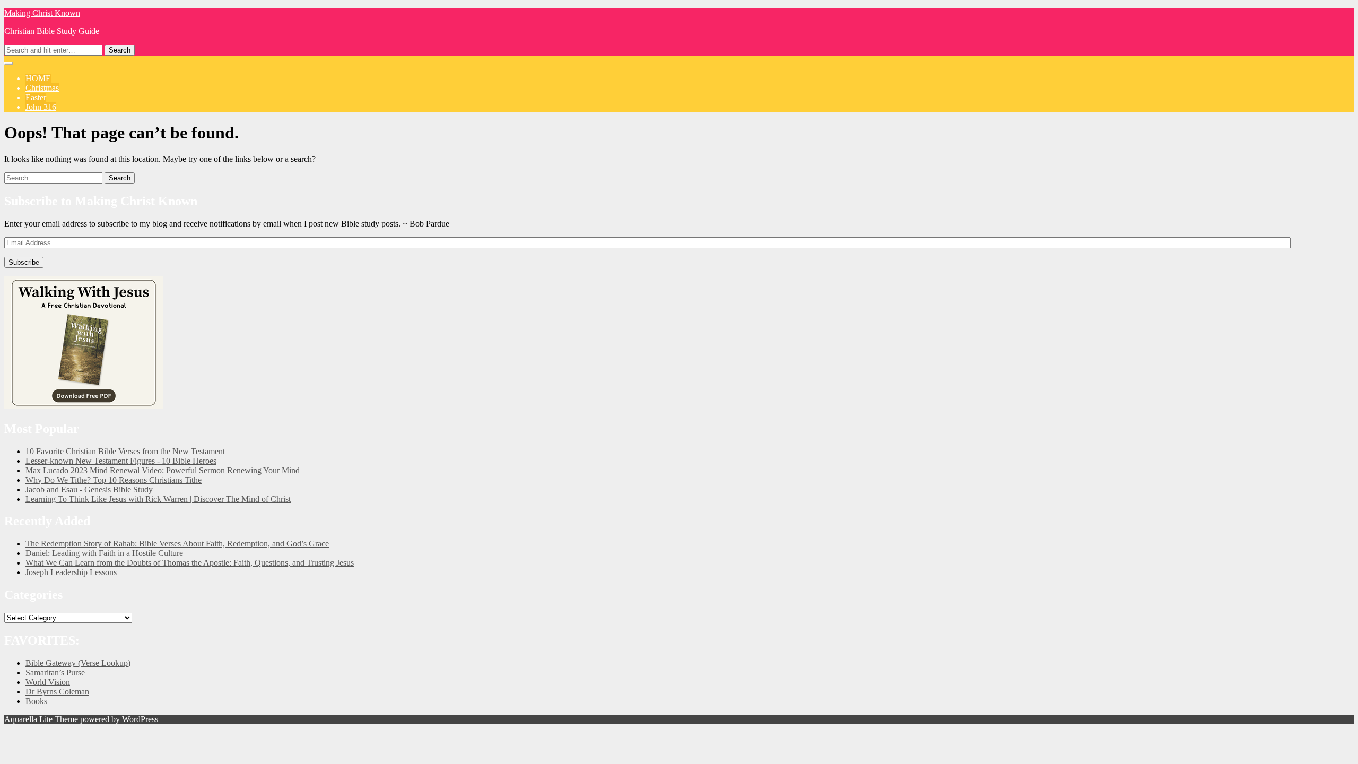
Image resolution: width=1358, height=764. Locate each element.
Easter (35, 97)
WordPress (139, 719)
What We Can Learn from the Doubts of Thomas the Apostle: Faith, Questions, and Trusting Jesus (189, 562)
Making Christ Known (42, 13)
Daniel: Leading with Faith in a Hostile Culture (104, 553)
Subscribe (23, 262)
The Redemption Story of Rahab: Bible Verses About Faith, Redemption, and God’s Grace (177, 543)
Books (36, 701)
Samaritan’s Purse (55, 672)
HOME (38, 78)
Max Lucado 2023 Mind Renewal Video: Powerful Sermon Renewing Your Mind (162, 470)
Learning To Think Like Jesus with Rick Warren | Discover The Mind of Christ (158, 498)
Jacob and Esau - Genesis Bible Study (89, 489)
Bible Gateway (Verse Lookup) (77, 662)
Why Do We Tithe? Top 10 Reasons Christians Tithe (113, 479)
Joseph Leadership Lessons (71, 572)
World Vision (47, 682)
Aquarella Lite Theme (41, 719)
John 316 (40, 106)
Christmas (42, 87)
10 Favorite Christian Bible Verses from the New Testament (125, 451)
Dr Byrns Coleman (57, 691)
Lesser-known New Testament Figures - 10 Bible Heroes (120, 460)
